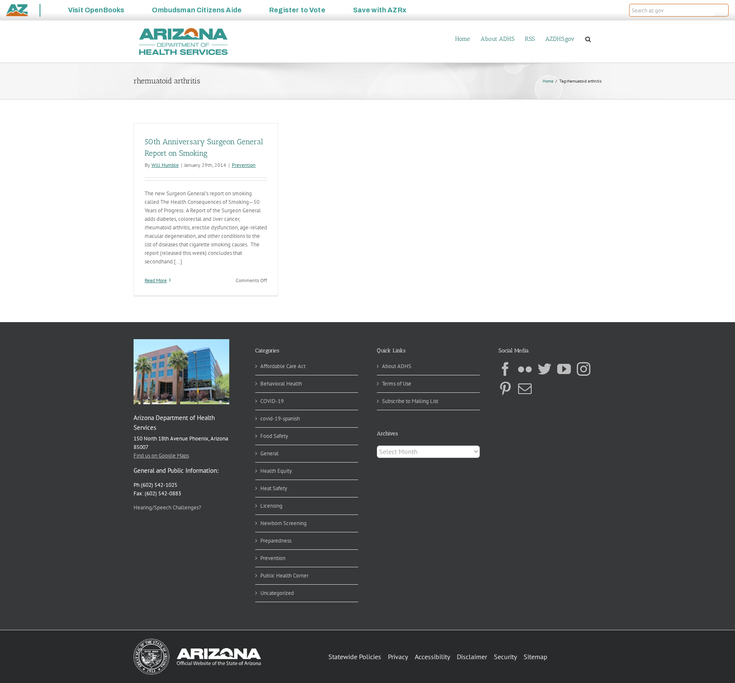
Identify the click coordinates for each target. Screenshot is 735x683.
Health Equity (276, 470)
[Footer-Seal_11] (197, 641)
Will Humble (165, 165)
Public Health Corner (284, 575)
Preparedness (275, 540)
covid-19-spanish (280, 418)
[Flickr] (525, 369)
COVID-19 (272, 401)
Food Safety (274, 436)
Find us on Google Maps (161, 455)
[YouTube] (564, 369)
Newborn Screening (283, 523)
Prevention (244, 165)
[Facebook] (505, 369)
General (269, 453)
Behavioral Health (281, 383)
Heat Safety (273, 488)
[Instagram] (583, 369)
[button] (721, 10)
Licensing (271, 505)
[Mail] (525, 388)
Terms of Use (396, 383)
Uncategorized (277, 593)
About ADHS (396, 366)
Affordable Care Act (282, 366)
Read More (156, 280)
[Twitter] (544, 369)
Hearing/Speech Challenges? (167, 507)
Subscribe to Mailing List (410, 401)
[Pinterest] (505, 388)
